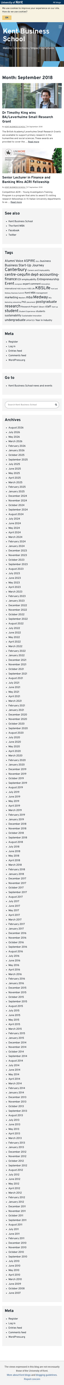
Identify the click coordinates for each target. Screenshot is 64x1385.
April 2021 (14, 696)
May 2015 (13, 1020)
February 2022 (17, 651)
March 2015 (15, 1029)
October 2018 (16, 833)
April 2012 (14, 1188)
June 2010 (14, 1266)
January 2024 (16, 546)
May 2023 (14, 582)
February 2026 (17, 446)
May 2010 (13, 1270)
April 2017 (14, 915)
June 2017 (14, 906)
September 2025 (18, 459)
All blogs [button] (57, 2)
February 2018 (16, 869)
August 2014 (15, 1061)
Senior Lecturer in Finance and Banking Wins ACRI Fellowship (26, 180)
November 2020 (17, 719)
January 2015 (16, 1038)
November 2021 (17, 664)
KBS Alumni (22, 289)
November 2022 (17, 610)
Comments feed (17, 355)
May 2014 (13, 1074)
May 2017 (13, 910)
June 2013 (14, 1124)
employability (29, 279)
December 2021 (17, 660)
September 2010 (17, 1256)
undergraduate (15, 320)
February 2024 (17, 541)
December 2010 (17, 1243)
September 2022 (18, 619)
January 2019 (16, 819)
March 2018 (15, 865)
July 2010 (13, 1261)
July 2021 (13, 683)
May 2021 (13, 692)
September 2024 (18, 509)
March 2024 (15, 537)
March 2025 (15, 482)
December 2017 (17, 878)
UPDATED (30, 320)
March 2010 (15, 1279)
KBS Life (31, 289)
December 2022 (17, 605)
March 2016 (15, 974)
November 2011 (17, 1211)
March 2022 (15, 646)
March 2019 (15, 810)
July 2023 (14, 573)
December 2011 (17, 1206)
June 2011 (14, 1234)
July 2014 (13, 1065)
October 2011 (15, 1215)
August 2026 (16, 427)
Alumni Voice (14, 261)
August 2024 (16, 514)
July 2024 (14, 519)
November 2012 (17, 1156)
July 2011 (13, 1229)
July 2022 (14, 628)
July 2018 (13, 847)
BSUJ (38, 261)
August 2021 (15, 678)
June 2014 (14, 1070)
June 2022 (14, 632)
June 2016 (14, 960)
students (40, 311)
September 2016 (17, 947)
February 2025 (17, 487)
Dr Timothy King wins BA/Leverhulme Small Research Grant (27, 117)
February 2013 (16, 1143)
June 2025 (14, 469)
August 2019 (15, 787)
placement (31, 302)
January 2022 (16, 655)
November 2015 (17, 992)
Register (13, 342)
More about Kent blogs (19, 1375)
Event (9, 283)
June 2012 (14, 1179)
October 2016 (16, 942)
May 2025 (14, 473)
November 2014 (17, 1047)
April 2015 (14, 1024)
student (11, 311)
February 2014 (16, 1088)
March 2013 (15, 1138)
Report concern (32, 1379)
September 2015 (17, 1001)
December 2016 (17, 933)
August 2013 (15, 1115)
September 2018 (17, 837)
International (11, 288)
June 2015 (14, 1015)
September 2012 (17, 1165)
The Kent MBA (16, 226)
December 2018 (17, 824)
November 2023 (17, 555)
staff (48, 306)
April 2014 (14, 1079)
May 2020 (14, 746)
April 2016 (14, 969)
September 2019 (17, 783)
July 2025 (14, 464)
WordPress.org (16, 360)
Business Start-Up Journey (24, 265)
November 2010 (17, 1247)
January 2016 (16, 983)
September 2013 (17, 1111)
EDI (19, 279)
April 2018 (14, 860)
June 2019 (14, 796)
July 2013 (13, 1120)
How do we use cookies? (14, 11)
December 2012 (17, 1152)
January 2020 (16, 764)
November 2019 (17, 774)
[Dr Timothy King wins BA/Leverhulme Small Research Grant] (32, 102)
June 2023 (14, 578)
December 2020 (17, 714)
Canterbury (16, 270)
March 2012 (15, 1193)
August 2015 (15, 1006)
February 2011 (16, 1238)
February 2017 (16, 924)
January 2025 (16, 491)
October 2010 (16, 1252)
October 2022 (16, 614)
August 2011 (15, 1224)
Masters (22, 298)
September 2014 (17, 1056)
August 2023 (16, 569)
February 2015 (16, 1033)
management (41, 293)
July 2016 (13, 956)
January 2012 (16, 1202)
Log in (11, 346)
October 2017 (16, 887)
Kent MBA (30, 292)
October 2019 (16, 778)
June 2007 (14, 1293)
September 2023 (18, 564)
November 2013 (17, 1102)
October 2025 (16, 455)
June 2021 (14, 687)
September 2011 (17, 1220)
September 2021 (17, 674)
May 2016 (13, 965)
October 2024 (16, 505)
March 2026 (15, 441)
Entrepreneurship (48, 279)
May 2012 (13, 1184)
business (45, 261)
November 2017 (17, 883)
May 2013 (13, 1129)
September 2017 (17, 892)
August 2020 (16, 733)
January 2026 (16, 450)
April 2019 (14, 806)
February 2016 (16, 979)
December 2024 (17, 496)
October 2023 (16, 560)
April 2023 (14, 587)
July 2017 (13, 901)
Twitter (12, 235)
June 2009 (14, 1284)
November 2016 (17, 938)
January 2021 (16, 710)
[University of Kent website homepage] (12, 2)
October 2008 (16, 1288)
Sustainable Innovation (32, 316)
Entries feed (15, 351)
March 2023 (15, 592)
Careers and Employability (39, 270)
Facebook (13, 230)
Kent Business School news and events (30, 385)
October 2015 (16, 997)
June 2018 (14, 851)
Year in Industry (43, 320)
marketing (11, 298)
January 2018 (16, 874)
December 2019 (17, 769)
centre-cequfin (17, 274)
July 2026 (14, 432)
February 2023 (17, 596)
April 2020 (14, 751)
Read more (33, 141)
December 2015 (17, 988)
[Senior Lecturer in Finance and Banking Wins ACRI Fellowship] (32, 167)
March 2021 (15, 701)
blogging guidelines (46, 1375)
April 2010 (14, 1275)
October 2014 (16, 1051)
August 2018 (15, 842)
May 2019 (13, 801)
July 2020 (14, 737)
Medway (40, 297)
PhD (24, 302)
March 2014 (15, 1083)
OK (6, 17)
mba (29, 297)
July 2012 (13, 1174)
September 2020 (18, 728)
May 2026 (14, 437)
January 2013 (16, 1147)
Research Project (29, 306)
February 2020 (17, 760)
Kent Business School (26, 35)
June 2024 (14, 523)
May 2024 (14, 528)
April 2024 (14, 532)
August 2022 (16, 623)
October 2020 (16, 724)
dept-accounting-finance (32, 276)
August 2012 (15, 1170)
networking (17, 302)
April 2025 (14, 478)
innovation (45, 284)
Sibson (42, 307)
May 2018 (13, 856)
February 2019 (16, 815)
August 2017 (15, 897)
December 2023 (17, 550)
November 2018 (17, 828)
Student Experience (27, 311)
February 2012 (16, 1197)
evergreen (18, 284)
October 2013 (16, 1106)
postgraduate (46, 302)
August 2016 (15, 951)
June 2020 (14, 742)
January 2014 (16, 1092)
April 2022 (14, 642)
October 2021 (16, 669)
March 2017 (15, 919)
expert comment (32, 284)
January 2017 (16, 929)
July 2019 (13, 792)
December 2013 (17, 1097)
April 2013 (14, 1133)
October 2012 (16, 1161)
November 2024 (17, 500)
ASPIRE (29, 261)
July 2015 (13, 1010)
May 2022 (14, 637)
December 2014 (17, 1042)
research (13, 306)
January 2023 (16, 601)
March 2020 (15, 755)
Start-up (55, 307)
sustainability (13, 315)
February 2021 (16, 705)
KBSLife (42, 288)
